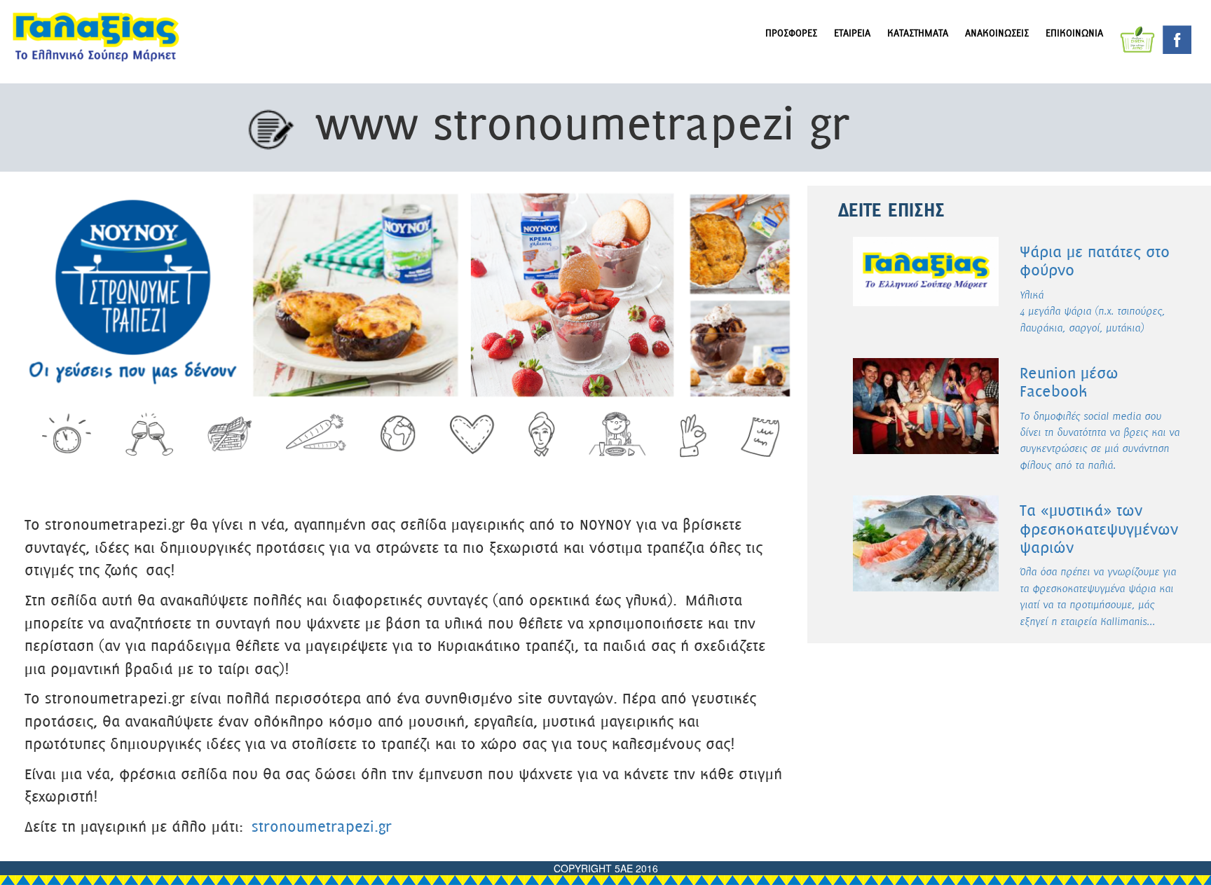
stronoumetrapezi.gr (322, 828)
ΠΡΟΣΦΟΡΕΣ (791, 33)
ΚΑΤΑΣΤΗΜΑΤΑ (917, 33)
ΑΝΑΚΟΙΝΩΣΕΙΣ (997, 33)
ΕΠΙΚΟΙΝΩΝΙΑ (1074, 33)
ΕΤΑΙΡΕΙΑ (852, 33)
